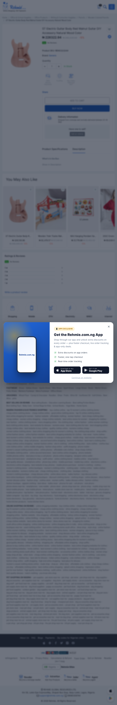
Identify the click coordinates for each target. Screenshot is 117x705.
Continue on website (82, 377)
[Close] (109, 326)
